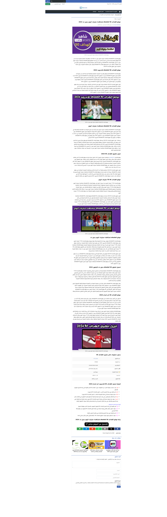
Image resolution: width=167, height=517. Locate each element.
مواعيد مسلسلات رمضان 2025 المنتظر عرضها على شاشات (96, 450)
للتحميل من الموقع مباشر (98, 424)
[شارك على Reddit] (92, 429)
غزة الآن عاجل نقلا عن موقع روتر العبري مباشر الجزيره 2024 (112, 450)
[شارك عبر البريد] (105, 429)
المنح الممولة (101, 11)
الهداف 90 (96, 358)
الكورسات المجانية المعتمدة (111, 11)
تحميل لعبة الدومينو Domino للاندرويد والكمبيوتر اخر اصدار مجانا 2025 (80, 450)
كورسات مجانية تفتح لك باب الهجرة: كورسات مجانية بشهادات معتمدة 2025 (100, 15)
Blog (115, 19)
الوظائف (94, 11)
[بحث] (51, 1)
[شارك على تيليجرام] (86, 429)
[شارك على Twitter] (111, 429)
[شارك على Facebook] (117, 429)
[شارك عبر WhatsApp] (98, 429)
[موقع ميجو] (83, 8)
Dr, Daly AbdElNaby (117, 25)
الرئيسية (119, 11)
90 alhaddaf (111, 157)
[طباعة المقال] (79, 429)
